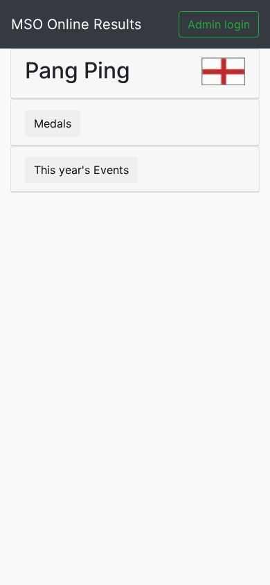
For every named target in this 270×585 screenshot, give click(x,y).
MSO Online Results (76, 24)
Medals (52, 123)
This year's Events (81, 170)
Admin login (219, 24)
